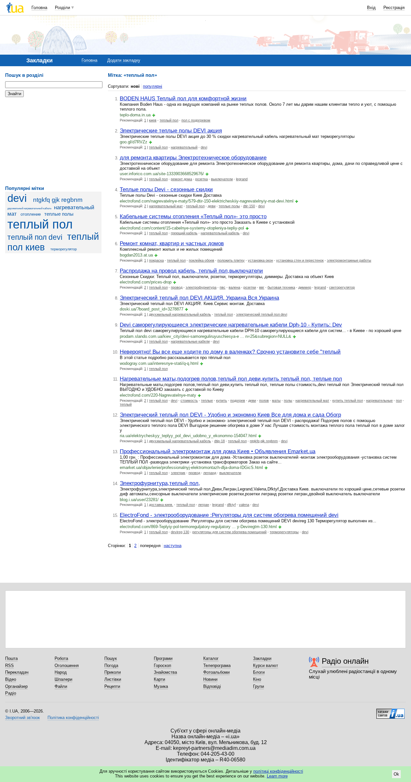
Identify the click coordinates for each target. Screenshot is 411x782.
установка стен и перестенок (300, 260)
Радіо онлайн (345, 661)
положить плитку (231, 260)
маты (276, 400)
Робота (61, 658)
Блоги (259, 672)
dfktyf (231, 505)
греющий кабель (184, 233)
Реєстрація (394, 7)
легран (203, 505)
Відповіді (212, 686)
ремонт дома (181, 179)
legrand (242, 179)
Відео (10, 679)
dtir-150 (249, 206)
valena (244, 505)
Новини (210, 679)
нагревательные (379, 400)
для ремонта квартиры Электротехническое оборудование (193, 157)
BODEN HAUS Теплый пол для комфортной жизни (183, 98)
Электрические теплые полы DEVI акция (171, 130)
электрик (178, 473)
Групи (258, 686)
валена (234, 287)
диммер (304, 287)
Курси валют (265, 665)
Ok (396, 774)
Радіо (10, 693)
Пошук (110, 658)
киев (152, 120)
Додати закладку (123, 60)
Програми (163, 658)
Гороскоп (162, 665)
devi (17, 198)
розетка (201, 179)
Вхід (371, 7)
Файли (61, 686)
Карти (159, 679)
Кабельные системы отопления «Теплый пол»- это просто (193, 216)
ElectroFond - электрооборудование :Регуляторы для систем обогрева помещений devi (229, 515)
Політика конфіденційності (73, 717)
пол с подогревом (195, 120)
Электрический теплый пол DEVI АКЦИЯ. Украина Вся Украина (199, 297)
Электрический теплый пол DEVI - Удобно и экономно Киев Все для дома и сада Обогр (230, 414)
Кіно (257, 679)
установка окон (260, 260)
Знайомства (165, 672)
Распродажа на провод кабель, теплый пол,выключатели (191, 270)
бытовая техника (281, 287)
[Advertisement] (53, 141)
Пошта (11, 658)
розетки (249, 287)
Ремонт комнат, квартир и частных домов (172, 243)
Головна (39, 7)
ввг (261, 287)
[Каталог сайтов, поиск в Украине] (390, 711)
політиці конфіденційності (278, 771)
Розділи (62, 7)
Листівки (112, 679)
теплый (126, 404)
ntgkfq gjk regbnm (58, 199)
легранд (209, 473)
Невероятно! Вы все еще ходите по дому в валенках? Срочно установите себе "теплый (230, 351)
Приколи (112, 672)
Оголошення (67, 665)
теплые (207, 400)
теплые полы (59, 214)
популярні (152, 86)
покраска (156, 260)
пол (399, 400)
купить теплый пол (347, 400)
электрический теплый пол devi (261, 314)
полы (288, 400)
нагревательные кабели (190, 341)
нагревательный (184, 147)
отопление (31, 214)
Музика (161, 686)
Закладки (262, 658)
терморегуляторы (284, 532)
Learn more (277, 776)
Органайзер (16, 686)
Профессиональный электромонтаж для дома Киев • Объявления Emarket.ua (217, 451)
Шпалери (63, 679)
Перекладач (17, 672)
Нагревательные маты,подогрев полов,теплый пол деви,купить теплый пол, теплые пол (231, 378)
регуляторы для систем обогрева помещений (229, 532)
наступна (172, 545)
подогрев (237, 400)
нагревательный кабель (220, 233)
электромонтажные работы (349, 260)
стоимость (189, 400)
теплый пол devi (34, 237)
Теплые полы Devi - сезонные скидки (166, 189)
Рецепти (112, 686)
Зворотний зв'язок (22, 717)
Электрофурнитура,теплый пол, (160, 483)
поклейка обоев (201, 260)
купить (221, 400)
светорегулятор (342, 287)
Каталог (211, 658)
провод (176, 287)
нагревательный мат (166, 206)
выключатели (222, 179)
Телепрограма (217, 665)
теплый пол (40, 224)
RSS (9, 665)
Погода (111, 665)
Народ (61, 672)
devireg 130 (180, 532)
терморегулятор (63, 249)
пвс (222, 287)
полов (264, 400)
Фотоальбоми (216, 672)
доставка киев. (161, 505)
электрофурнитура (201, 287)
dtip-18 (219, 441)
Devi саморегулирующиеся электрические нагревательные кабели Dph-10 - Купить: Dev (231, 324)
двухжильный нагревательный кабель (29, 208)
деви (211, 206)
